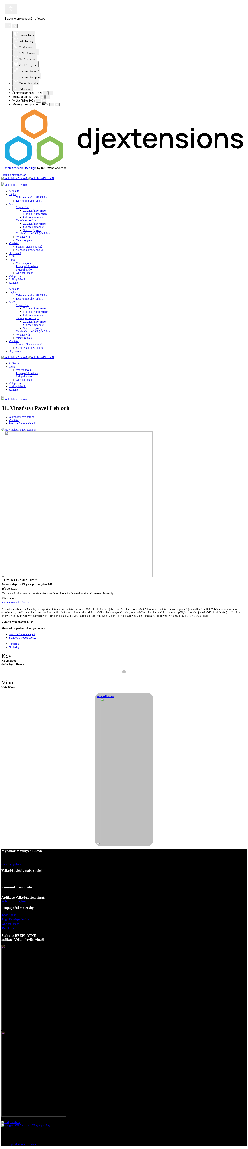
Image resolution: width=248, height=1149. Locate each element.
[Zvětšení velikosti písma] (47, 97)
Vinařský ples (24, 240)
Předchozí (14, 643)
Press (12, 259)
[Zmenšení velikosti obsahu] (45, 93)
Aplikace (14, 256)
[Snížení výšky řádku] (38, 101)
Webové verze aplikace (14, 901)
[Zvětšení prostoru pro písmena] (57, 104)
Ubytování (15, 253)
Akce (12, 204)
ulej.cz (34, 1144)
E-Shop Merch (17, 279)
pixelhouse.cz (19, 1144)
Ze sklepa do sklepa (27, 220)
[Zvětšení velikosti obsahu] (50, 93)
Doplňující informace (35, 213)
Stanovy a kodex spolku (30, 249)
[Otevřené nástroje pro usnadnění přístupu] (11, 9)
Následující (15, 647)
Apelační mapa (24, 272)
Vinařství (14, 243)
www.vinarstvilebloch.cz (16, 602)
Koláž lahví (8, 928)
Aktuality (14, 190)
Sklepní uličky (24, 269)
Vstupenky (15, 276)
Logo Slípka (9, 914)
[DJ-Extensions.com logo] (124, 164)
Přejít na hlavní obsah (13, 174)
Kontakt (13, 282)
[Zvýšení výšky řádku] (44, 101)
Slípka (12, 194)
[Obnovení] (8, 25)
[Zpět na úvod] (27, 178)
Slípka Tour (22, 207)
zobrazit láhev (105, 696)
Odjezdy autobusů (33, 217)
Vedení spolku (24, 263)
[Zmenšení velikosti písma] (42, 97)
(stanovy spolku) (11, 864)
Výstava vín (23, 236)
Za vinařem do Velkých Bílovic (34, 233)
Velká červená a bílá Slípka (31, 197)
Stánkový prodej (32, 230)
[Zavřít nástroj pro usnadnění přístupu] (15, 26)
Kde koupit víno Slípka (29, 200)
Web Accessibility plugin (20, 168)
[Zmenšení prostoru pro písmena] (51, 104)
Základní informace (34, 210)
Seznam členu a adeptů (29, 246)
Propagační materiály (28, 266)
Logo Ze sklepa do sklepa (17, 919)
